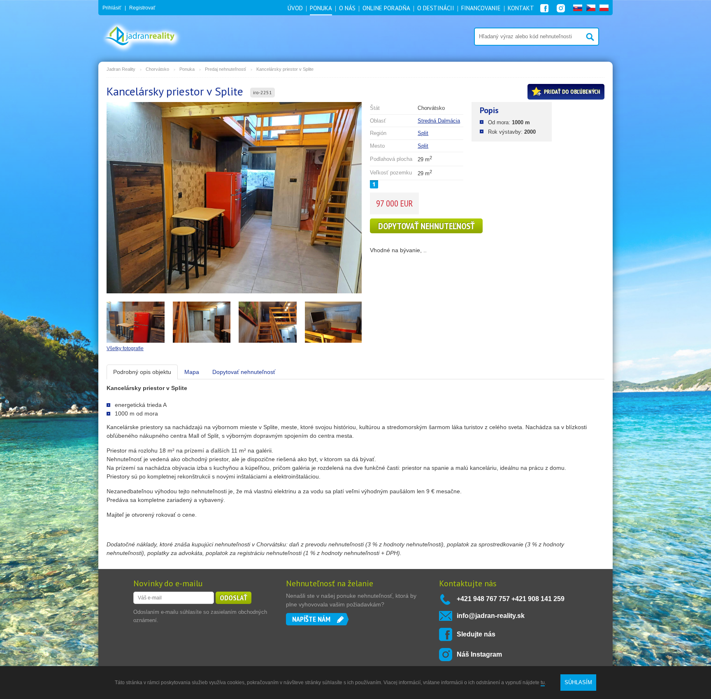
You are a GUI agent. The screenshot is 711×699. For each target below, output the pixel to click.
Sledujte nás (476, 634)
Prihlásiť (111, 8)
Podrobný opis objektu (142, 372)
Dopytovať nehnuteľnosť (426, 226)
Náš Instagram (479, 654)
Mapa (191, 372)
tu (543, 682)
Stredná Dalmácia (439, 121)
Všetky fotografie (125, 348)
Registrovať (142, 8)
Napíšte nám (311, 619)
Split (423, 133)
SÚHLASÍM (578, 682)
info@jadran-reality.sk (491, 615)
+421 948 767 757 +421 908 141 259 (511, 598)
